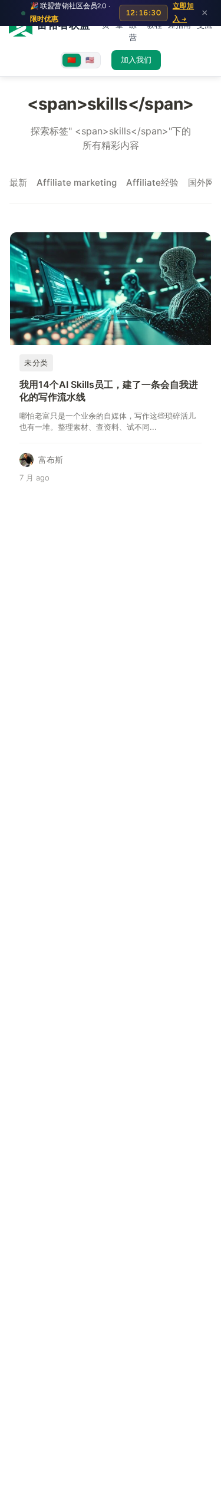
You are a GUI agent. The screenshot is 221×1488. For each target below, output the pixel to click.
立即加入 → (183, 12)
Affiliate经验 (152, 182)
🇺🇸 (89, 60)
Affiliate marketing (77, 182)
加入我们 (136, 59)
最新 (18, 182)
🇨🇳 (71, 60)
